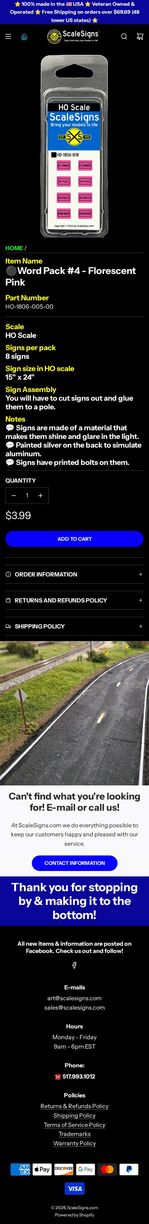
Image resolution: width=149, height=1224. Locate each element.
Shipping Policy (74, 1115)
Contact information (74, 863)
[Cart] (140, 36)
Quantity (20, 480)
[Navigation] (8, 36)
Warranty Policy (74, 1143)
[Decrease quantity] (14, 496)
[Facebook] (74, 965)
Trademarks (75, 1133)
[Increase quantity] (40, 496)
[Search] (124, 36)
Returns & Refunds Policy (74, 1106)
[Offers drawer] (24, 36)
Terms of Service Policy (74, 1124)
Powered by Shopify (74, 1215)
